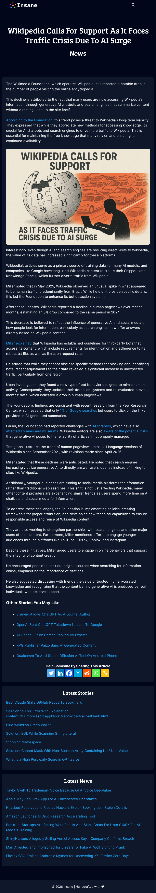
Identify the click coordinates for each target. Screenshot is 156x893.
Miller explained (19, 343)
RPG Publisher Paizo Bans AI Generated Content (56, 645)
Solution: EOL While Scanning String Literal (41, 733)
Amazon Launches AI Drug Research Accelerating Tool (50, 816)
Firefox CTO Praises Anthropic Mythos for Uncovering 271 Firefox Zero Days (68, 856)
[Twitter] (51, 673)
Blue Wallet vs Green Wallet (28, 725)
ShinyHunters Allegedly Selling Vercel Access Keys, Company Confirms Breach (70, 839)
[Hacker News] (78, 673)
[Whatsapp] (96, 673)
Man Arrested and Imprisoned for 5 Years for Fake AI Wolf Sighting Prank (65, 847)
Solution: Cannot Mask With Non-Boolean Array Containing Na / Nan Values (68, 751)
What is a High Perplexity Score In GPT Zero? (43, 759)
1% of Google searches (78, 410)
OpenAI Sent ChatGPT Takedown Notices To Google (59, 625)
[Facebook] (69, 673)
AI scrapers (102, 426)
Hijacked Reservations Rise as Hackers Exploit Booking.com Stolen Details (66, 808)
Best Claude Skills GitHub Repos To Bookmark (44, 702)
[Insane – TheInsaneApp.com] (23, 5)
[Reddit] (87, 673)
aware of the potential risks (125, 431)
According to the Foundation (29, 120)
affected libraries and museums (32, 431)
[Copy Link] (105, 673)
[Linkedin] (60, 673)
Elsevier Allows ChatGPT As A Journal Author (53, 614)
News (78, 53)
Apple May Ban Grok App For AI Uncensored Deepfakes (51, 799)
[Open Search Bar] (133, 5)
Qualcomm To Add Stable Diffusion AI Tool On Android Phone (66, 656)
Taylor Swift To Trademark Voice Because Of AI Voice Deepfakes (59, 790)
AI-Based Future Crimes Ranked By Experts (51, 635)
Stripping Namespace (23, 742)
